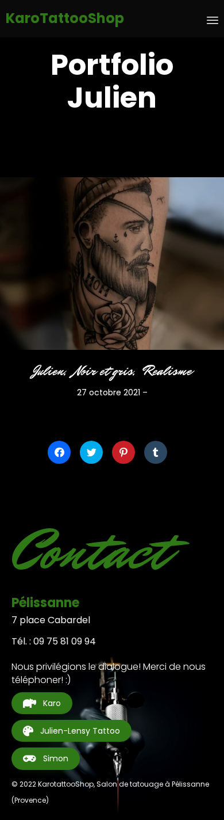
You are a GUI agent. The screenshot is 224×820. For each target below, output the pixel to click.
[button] (41, 703)
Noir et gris (103, 371)
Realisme (167, 371)
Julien (48, 371)
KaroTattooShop (65, 18)
